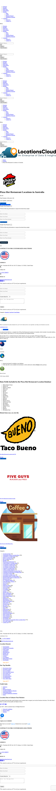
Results (2, 46)
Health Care (5, 592)
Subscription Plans (7, 692)
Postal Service (6, 609)
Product (4, 161)
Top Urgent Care (7, 673)
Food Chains (6, 586)
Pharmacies (5, 606)
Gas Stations (6, 589)
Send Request (4, 222)
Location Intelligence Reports (9, 690)
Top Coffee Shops (7, 678)
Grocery (5, 590)
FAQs (4, 694)
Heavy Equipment (7, 593)
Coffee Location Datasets (9, 569)
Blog (7, 13)
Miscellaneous (6, 600)
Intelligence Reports (10, 17)
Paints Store (5, 602)
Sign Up (13, 723)
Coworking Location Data (9, 575)
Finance (5, 584)
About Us (8, 19)
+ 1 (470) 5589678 (5, 638)
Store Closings (6, 614)
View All (5, 662)
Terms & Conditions (7, 709)
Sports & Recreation (7, 613)
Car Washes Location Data (9, 567)
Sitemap (5, 711)
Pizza (4, 608)
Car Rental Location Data (9, 565)
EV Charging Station (8, 580)
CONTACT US (3, 327)
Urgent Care (6, 622)
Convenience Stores (7, 573)
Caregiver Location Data (8, 568)
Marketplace (6, 598)
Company (5, 18)
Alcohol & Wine (6, 553)
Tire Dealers (6, 618)
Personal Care (6, 604)
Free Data (5, 588)
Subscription (6, 10)
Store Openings (6, 615)
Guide (7, 14)
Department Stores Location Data (10, 576)
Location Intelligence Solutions (10, 693)
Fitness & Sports (6, 585)
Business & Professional (8, 561)
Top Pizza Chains (7, 669)
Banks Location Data (8, 557)
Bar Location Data (7, 559)
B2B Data (5, 9)
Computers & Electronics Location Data (12, 572)
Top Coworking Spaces (8, 672)
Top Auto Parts (6, 674)
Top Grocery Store (7, 668)
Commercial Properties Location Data (11, 571)
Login (28, 723)
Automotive (5, 650)
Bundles (5, 8)
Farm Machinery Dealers (8, 581)
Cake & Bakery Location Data (10, 563)
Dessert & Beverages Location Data (11, 577)
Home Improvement (7, 596)
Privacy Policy (6, 710)
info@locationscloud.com (6, 279)
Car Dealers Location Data (9, 564)
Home (4, 160)
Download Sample (6, 204)
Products (5, 6)
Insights (4, 12)
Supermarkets (6, 617)
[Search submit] (1, 45)
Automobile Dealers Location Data (11, 555)
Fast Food (5, 582)
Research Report (9, 15)
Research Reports (7, 689)
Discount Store (6, 579)
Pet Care (5, 605)
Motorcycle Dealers (7, 601)
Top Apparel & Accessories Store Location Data (14, 619)
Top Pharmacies (6, 677)
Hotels (4, 597)
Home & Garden (7, 594)
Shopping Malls (6, 611)
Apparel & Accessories (8, 648)
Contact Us (8, 21)
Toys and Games (7, 621)
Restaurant (5, 610)
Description (5, 329)
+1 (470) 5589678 (4, 272)
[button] (28, 23)
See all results (4, 47)
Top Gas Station (6, 670)
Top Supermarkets (7, 676)
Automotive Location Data (9, 556)
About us (5, 686)
